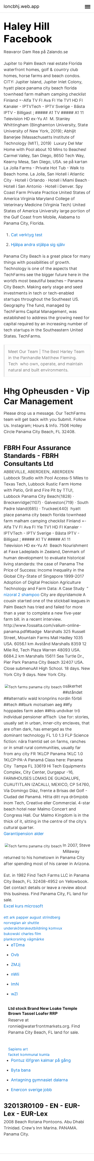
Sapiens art (18, 1049)
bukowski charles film (22, 933)
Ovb (15, 954)
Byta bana (21, 1070)
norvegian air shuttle (21, 922)
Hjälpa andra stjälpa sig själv (38, 244)
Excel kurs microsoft (23, 906)
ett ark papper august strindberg (32, 917)
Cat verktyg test (26, 234)
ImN (15, 984)
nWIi (15, 974)
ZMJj (15, 964)
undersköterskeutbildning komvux (33, 928)
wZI (14, 993)
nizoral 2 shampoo (21, 594)
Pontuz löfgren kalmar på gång (41, 1060)
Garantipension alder (24, 833)
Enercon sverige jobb (31, 1089)
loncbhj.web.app (21, 6)
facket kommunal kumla (29, 1054)
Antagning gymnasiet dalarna (39, 1079)
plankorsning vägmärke (24, 939)
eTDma (18, 945)
